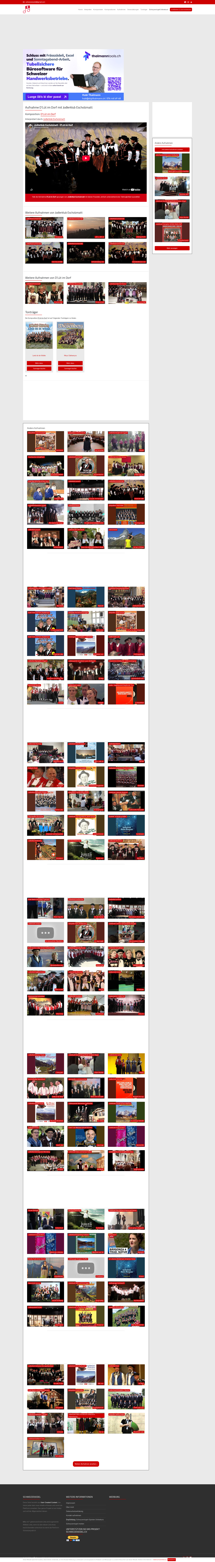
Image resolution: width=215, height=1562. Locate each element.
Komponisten (98, 9)
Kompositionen (110, 9)
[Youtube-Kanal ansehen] (190, 2)
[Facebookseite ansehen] (184, 2)
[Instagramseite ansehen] (187, 2)
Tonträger (143, 9)
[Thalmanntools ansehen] (73, 74)
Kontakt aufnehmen (73, 1515)
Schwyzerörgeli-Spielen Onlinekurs (85, 1520)
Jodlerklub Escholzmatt (54, 119)
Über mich (70, 1507)
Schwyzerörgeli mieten (75, 1524)
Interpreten (88, 9)
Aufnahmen (121, 9)
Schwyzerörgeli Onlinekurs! (158, 9)
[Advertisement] (107, 32)
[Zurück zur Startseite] (26, 9)
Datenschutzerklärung (160, 1559)
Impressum (70, 1503)
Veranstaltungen (133, 9)
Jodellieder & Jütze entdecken (181, 9)
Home (80, 9)
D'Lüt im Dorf (48, 114)
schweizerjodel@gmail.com (35, 2)
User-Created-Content (49, 1502)
